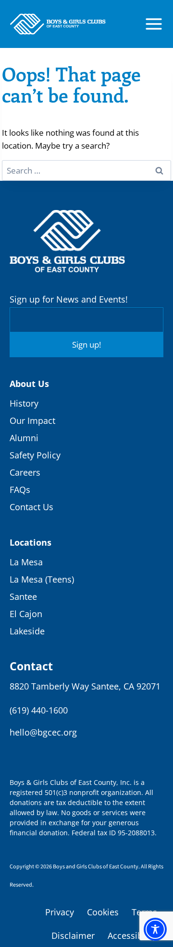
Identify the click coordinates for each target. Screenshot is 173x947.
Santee (23, 596)
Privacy (59, 912)
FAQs (20, 489)
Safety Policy (35, 455)
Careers (25, 472)
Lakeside (27, 631)
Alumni (24, 438)
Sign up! (86, 344)
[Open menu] (153, 24)
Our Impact (32, 420)
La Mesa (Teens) (42, 579)
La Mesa (26, 562)
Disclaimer (73, 935)
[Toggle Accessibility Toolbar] (155, 929)
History (24, 403)
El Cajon (26, 614)
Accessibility (132, 935)
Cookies (103, 912)
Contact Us (31, 507)
